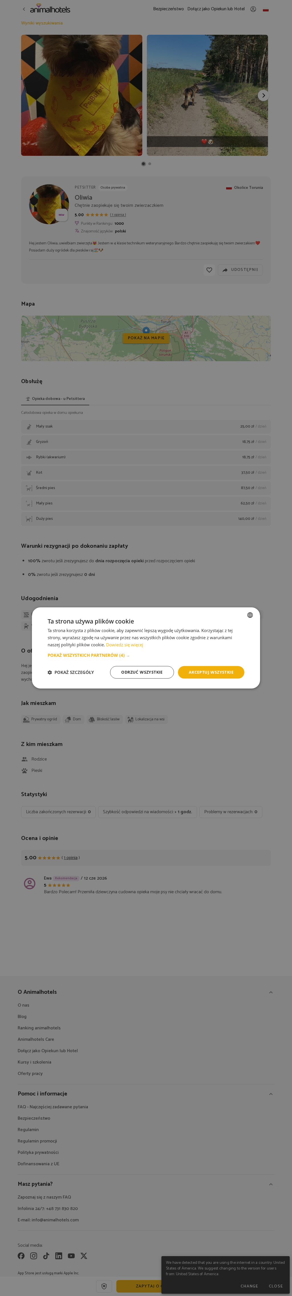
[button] (146, 655)
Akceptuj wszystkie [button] (211, 672)
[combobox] (250, 615)
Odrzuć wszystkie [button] (142, 672)
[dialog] (146, 647)
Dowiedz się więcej (124, 644)
